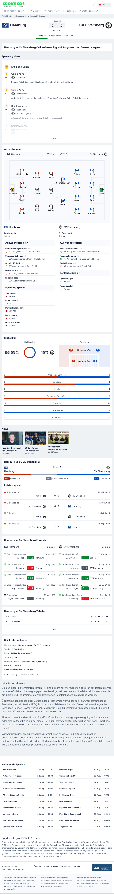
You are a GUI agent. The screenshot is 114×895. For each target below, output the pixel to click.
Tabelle (73, 36)
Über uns (38, 866)
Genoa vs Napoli (66, 769)
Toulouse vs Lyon (66, 782)
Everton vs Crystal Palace (14, 788)
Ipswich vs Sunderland (13, 782)
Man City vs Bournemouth (70, 814)
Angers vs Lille (65, 827)
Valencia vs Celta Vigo (12, 827)
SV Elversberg (102, 471)
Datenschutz (66, 866)
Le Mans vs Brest (66, 795)
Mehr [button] (55, 138)
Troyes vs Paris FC (67, 776)
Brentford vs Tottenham (13, 820)
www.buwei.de (9, 889)
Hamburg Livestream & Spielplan (18, 669)
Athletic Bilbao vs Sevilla (13, 795)
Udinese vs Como (10, 814)
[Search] (94, 4)
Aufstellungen (55, 36)
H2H (66, 36)
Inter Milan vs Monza (12, 808)
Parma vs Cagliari (67, 788)
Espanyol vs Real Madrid (70, 808)
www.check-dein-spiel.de (23, 886)
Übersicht (42, 36)
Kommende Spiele (12, 764)
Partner (77, 866)
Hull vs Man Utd (9, 769)
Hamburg (9, 471)
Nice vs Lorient (65, 801)
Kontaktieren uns (51, 866)
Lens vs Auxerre (10, 801)
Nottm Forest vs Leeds (12, 776)
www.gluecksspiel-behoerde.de (52, 886)
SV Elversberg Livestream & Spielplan (21, 674)
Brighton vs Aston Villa (69, 820)
